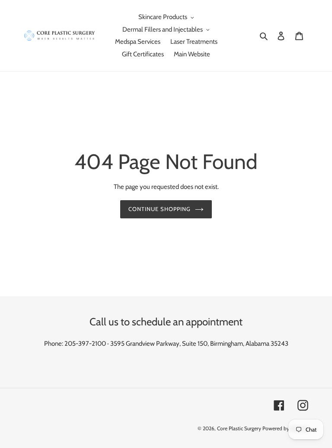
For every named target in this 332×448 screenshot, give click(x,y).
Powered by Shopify (285, 428)
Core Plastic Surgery (239, 428)
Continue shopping (159, 208)
